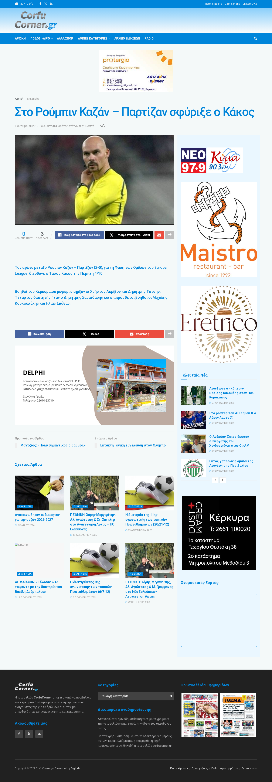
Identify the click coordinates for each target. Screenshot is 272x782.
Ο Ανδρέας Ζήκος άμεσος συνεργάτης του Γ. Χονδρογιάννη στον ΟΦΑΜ (229, 441)
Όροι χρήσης (232, 3)
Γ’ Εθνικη (135, 573)
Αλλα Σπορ (65, 38)
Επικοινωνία (250, 3)
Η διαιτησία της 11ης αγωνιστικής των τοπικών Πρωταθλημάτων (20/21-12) (147, 519)
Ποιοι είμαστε (213, 3)
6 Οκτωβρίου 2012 (26, 126)
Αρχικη (20, 38)
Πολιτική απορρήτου (224, 768)
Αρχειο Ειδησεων (127, 38)
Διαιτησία (33, 98)
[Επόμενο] (223, 480)
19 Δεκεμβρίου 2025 (84, 535)
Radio (149, 38)
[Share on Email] (159, 235)
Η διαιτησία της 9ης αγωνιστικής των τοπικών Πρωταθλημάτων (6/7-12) (91, 587)
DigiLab (75, 768)
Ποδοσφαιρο (40, 38)
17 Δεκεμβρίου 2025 (29, 597)
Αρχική (19, 98)
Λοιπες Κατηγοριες (92, 38)
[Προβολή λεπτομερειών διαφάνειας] (94, 385)
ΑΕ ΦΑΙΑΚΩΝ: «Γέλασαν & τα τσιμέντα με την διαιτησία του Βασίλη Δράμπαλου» (38, 587)
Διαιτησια (25, 506)
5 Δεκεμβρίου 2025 (83, 597)
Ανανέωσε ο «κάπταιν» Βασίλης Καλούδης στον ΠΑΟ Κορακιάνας (232, 393)
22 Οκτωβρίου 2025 (138, 602)
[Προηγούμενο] (215, 480)
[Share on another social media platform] (169, 235)
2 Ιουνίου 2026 (25, 525)
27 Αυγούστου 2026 (222, 403)
